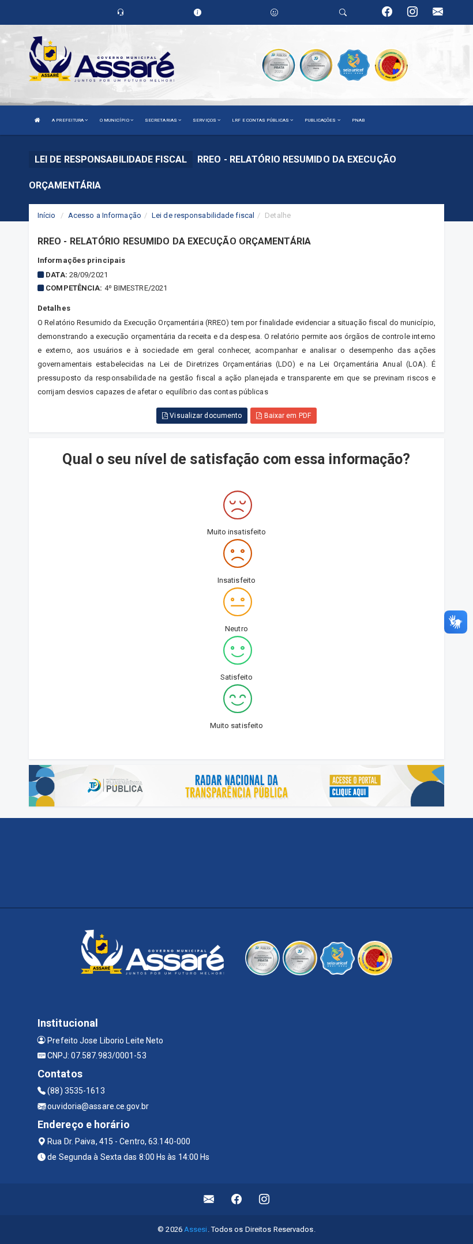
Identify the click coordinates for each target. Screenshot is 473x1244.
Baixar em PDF (286, 416)
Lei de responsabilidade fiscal (203, 215)
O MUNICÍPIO (115, 120)
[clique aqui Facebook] (237, 1199)
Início (46, 215)
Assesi (196, 1229)
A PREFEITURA (68, 120)
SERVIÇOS (205, 120)
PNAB (358, 120)
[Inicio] (37, 120)
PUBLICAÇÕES (321, 120)
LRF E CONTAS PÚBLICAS (261, 120)
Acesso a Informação (104, 215)
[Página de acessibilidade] (274, 12)
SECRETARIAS (161, 120)
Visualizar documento (205, 416)
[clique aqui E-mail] (209, 1199)
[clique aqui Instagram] (264, 1199)
